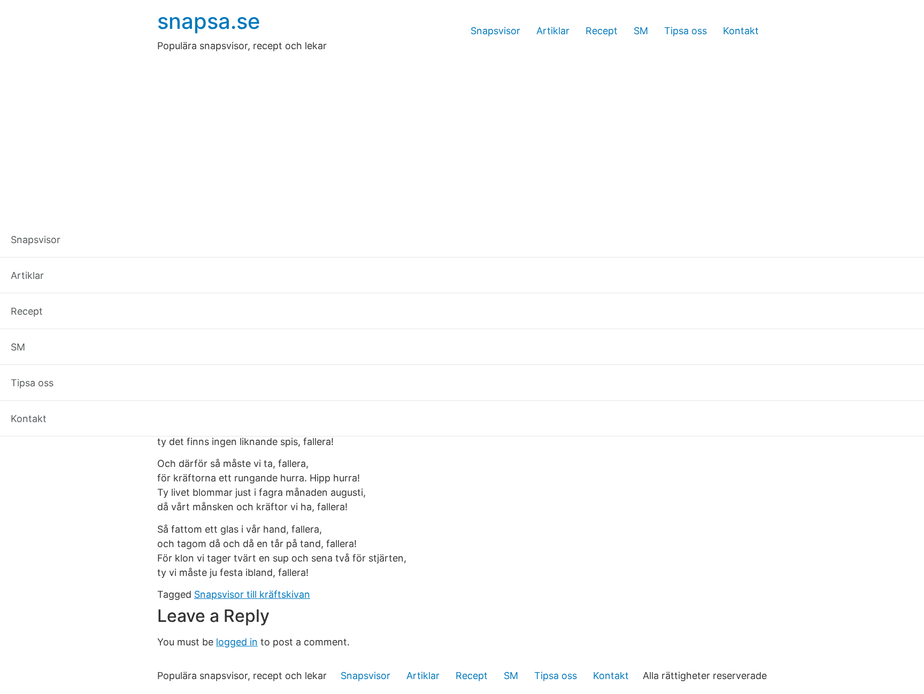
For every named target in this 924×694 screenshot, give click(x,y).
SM (641, 30)
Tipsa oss (685, 30)
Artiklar (552, 30)
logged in (237, 642)
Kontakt (741, 30)
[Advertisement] (462, 133)
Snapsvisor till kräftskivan (252, 594)
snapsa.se (208, 21)
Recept (602, 30)
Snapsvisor (495, 30)
